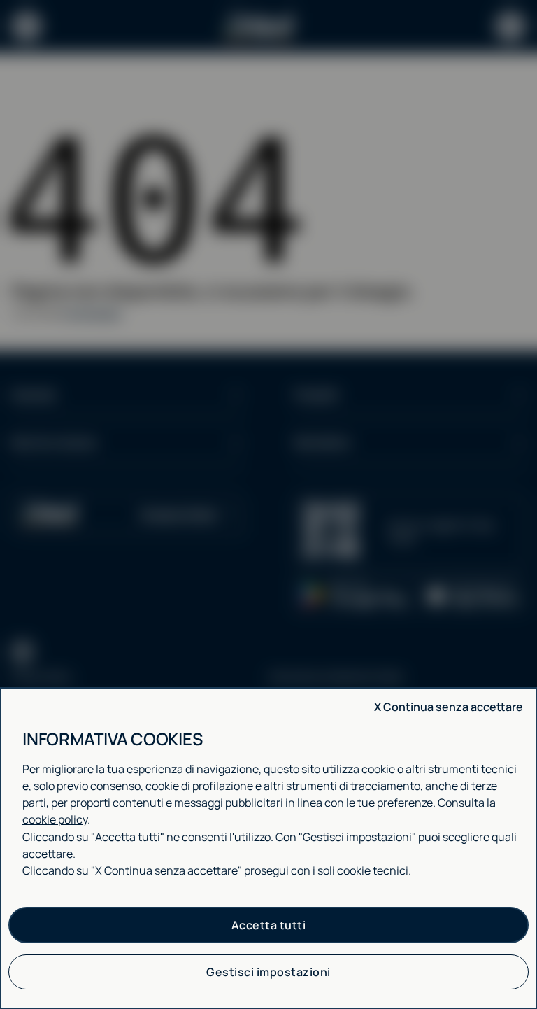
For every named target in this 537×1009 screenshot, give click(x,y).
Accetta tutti (268, 925)
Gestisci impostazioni (268, 972)
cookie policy (54, 819)
